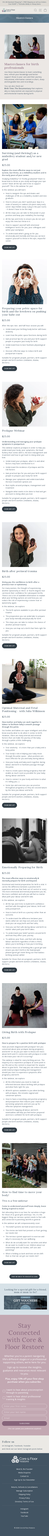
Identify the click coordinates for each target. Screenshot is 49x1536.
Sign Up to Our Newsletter (24, 1480)
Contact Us (24, 1476)
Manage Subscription (24, 1491)
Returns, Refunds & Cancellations (24, 1487)
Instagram (9, 1445)
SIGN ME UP (9, 247)
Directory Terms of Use (24, 1501)
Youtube (27, 1445)
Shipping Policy (24, 1494)
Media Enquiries (24, 1472)
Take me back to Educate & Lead (25, 1276)
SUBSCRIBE (25, 1423)
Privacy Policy (24, 1498)
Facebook (18, 1445)
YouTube (24, 1516)
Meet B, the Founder (24, 1469)
